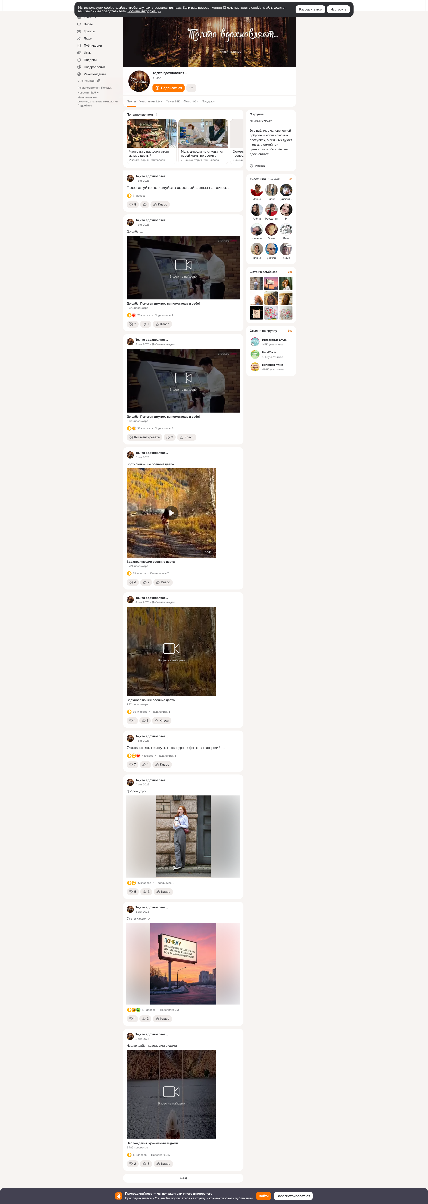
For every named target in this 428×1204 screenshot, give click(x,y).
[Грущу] (133, 1010)
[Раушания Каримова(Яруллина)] (271, 209)
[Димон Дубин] (271, 249)
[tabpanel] (183, 670)
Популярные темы (140, 114)
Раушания (271, 218)
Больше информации (144, 11)
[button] (168, 88)
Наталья (256, 238)
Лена (286, 238)
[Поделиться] (144, 204)
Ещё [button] (93, 92)
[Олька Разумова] (271, 229)
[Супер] (133, 315)
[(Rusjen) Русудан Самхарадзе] (286, 190)
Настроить (338, 9)
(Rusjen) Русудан (291, 199)
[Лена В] (286, 229)
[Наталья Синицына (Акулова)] (257, 229)
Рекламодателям (88, 87)
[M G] (286, 209)
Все (290, 179)
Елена (272, 199)
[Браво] (133, 428)
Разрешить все (310, 9)
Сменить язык (86, 81)
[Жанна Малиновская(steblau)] (257, 249)
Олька (272, 238)
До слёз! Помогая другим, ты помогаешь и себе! (163, 303)
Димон (271, 258)
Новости (83, 92)
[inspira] (130, 178)
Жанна (257, 258)
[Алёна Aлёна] (257, 209)
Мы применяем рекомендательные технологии (98, 101)
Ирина (257, 199)
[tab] (131, 101)
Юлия (286, 258)
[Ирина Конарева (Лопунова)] (257, 190)
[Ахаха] (138, 1010)
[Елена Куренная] (271, 190)
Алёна (257, 218)
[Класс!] (129, 195)
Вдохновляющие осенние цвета (151, 562)
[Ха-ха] (133, 755)
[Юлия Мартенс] (286, 249)
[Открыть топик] (152, 141)
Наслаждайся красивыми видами (152, 1143)
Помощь (106, 87)
